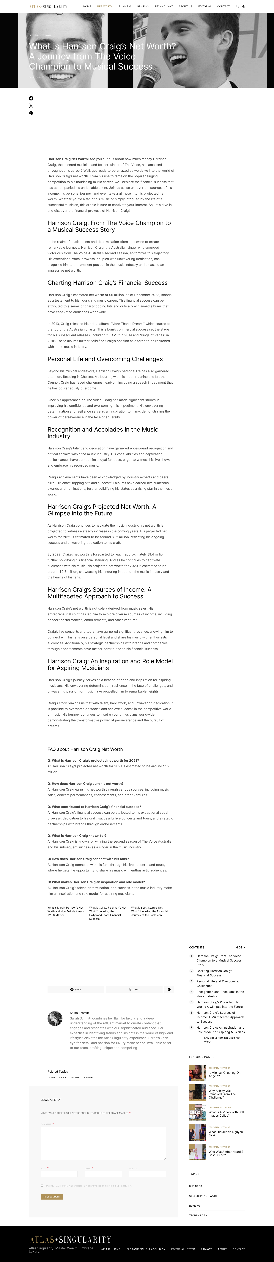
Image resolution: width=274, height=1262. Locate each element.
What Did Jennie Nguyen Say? (226, 1133)
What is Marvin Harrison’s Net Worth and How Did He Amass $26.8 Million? (66, 911)
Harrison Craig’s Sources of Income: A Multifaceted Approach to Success (220, 1017)
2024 (52, 1077)
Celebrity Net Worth (40, 35)
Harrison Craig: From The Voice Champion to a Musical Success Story (219, 960)
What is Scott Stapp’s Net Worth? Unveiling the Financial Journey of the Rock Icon (149, 911)
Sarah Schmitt (36, 77)
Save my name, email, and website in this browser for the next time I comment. (89, 1186)
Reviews (143, 6)
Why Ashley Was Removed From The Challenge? (222, 1094)
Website (133, 1168)
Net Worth (105, 6)
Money (75, 1077)
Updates (89, 1077)
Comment (46, 1124)
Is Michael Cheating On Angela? (224, 1074)
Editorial (205, 6)
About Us (185, 6)
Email (89, 1168)
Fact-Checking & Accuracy (146, 1249)
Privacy (206, 1249)
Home (87, 6)
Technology (164, 6)
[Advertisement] (111, 124)
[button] (243, 6)
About (222, 1249)
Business (125, 6)
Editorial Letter (183, 1249)
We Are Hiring (110, 1249)
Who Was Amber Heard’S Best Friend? (226, 1153)
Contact (223, 6)
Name (45, 1168)
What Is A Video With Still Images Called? (226, 1113)
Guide (63, 1077)
